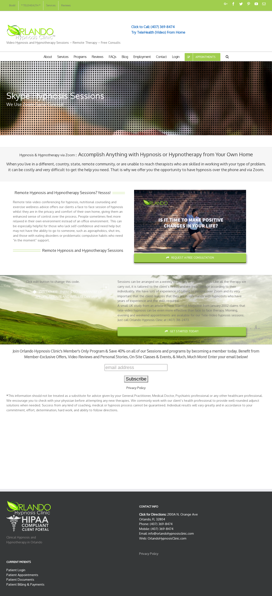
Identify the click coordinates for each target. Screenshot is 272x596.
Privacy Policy (136, 388)
